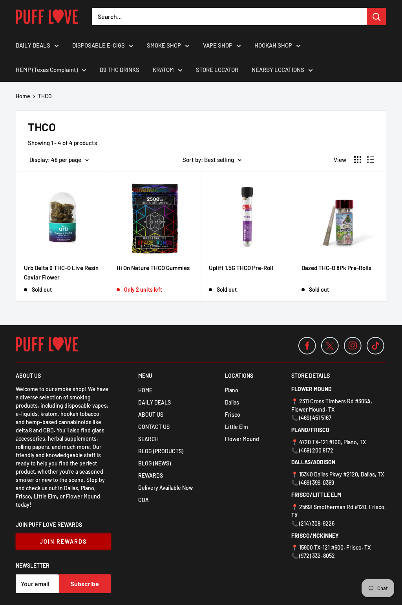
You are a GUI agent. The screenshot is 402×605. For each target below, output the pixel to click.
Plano (231, 390)
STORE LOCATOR (217, 69)
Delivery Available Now (165, 487)
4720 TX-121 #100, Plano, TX (332, 442)
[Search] (376, 16)
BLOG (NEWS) (154, 463)
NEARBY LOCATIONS (278, 69)
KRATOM (163, 69)
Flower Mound (242, 439)
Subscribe (85, 583)
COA (143, 500)
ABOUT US (150, 414)
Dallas (232, 402)
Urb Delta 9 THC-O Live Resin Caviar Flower (61, 272)
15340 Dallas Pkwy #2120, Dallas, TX (341, 474)
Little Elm (236, 426)
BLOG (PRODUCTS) (160, 451)
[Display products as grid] (357, 159)
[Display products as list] (370, 159)
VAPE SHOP (217, 45)
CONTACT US (154, 426)
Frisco (232, 414)
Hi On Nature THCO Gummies (153, 267)
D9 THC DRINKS (119, 69)
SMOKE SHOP (164, 45)
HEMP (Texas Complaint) (47, 69)
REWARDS (150, 475)
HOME (145, 390)
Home (23, 96)
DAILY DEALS (33, 45)
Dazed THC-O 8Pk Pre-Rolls (336, 267)
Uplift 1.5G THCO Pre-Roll (241, 267)
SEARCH (148, 439)
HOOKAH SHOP (273, 45)
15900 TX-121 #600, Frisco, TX (335, 547)
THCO (45, 96)
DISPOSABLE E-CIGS (98, 45)
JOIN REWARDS (63, 541)
